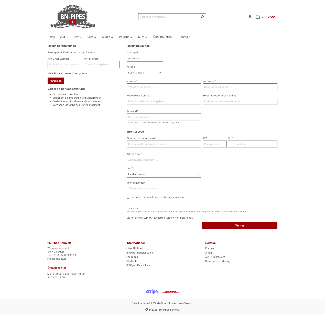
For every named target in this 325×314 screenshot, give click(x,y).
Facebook (132, 256)
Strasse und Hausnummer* (141, 138)
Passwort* (132, 111)
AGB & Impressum (215, 256)
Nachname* (209, 81)
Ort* (230, 138)
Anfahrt (209, 252)
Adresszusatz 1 (135, 154)
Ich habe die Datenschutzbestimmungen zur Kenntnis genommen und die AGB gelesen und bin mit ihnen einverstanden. (186, 211)
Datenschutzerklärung (217, 261)
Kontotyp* (132, 52)
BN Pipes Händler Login (139, 252)
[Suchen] (202, 16)
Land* (130, 168)
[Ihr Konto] (250, 17)
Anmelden (56, 80)
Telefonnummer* (136, 182)
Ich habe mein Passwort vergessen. (68, 73)
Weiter (239, 225)
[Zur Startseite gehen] (72, 16)
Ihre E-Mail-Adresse (59, 58)
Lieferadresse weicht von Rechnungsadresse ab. (158, 197)
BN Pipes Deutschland (138, 265)
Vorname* (132, 81)
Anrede (131, 66)
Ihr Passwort (91, 58)
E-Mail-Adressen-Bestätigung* (220, 95)
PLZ (205, 138)
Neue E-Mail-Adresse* (139, 95)
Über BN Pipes (134, 248)
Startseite (131, 261)
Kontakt (209, 248)
